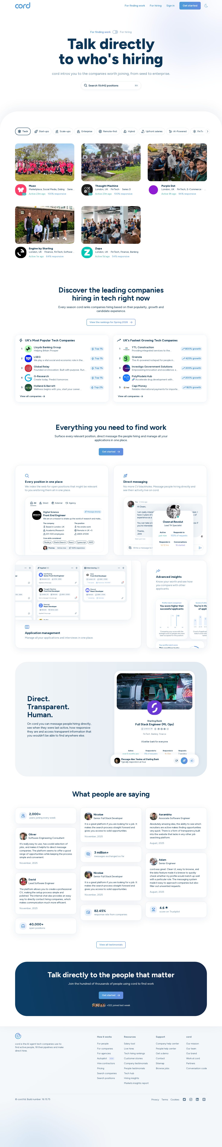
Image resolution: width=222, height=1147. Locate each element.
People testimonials (134, 1068)
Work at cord (193, 1058)
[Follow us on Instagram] (190, 1100)
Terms (164, 1099)
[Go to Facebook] (164, 729)
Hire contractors (106, 1063)
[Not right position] (176, 761)
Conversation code (196, 1068)
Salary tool (129, 1043)
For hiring (156, 5)
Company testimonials (136, 1063)
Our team (191, 1048)
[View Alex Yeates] (117, 761)
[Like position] (192, 761)
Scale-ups (65, 131)
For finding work (135, 5)
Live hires (129, 1048)
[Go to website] (155, 729)
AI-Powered (180, 131)
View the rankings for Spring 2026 (109, 322)
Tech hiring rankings (134, 1053)
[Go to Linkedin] (158, 729)
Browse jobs (162, 1068)
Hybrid (131, 131)
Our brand (191, 1053)
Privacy (155, 1099)
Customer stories (133, 1058)
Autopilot (105, 1058)
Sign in (170, 5)
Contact (160, 1058)
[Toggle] (115, 32)
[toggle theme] (206, 6)
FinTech (201, 131)
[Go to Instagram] (167, 729)
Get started (190, 5)
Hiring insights (131, 1078)
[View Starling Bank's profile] (154, 707)
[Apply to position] (184, 760)
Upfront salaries (154, 131)
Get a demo (162, 1053)
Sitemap (160, 1063)
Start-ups (44, 131)
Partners (190, 1063)
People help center (166, 1048)
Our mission (192, 1043)
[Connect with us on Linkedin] (197, 1100)
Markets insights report (136, 1083)
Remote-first (110, 131)
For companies (105, 1048)
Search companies (107, 1073)
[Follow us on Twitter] (184, 1100)
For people (103, 1043)
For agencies (104, 1053)
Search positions (106, 1078)
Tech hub (129, 1073)
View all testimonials (111, 944)
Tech (25, 131)
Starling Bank (154, 720)
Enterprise (86, 131)
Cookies (175, 1099)
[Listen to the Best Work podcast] (204, 1100)
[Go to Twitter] (161, 729)
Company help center (167, 1043)
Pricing (100, 1068)
